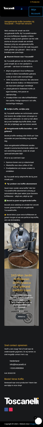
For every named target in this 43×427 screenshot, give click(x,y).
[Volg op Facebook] (6, 409)
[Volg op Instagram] (11, 409)
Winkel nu (21, 316)
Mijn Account (35, 11)
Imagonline (34, 424)
